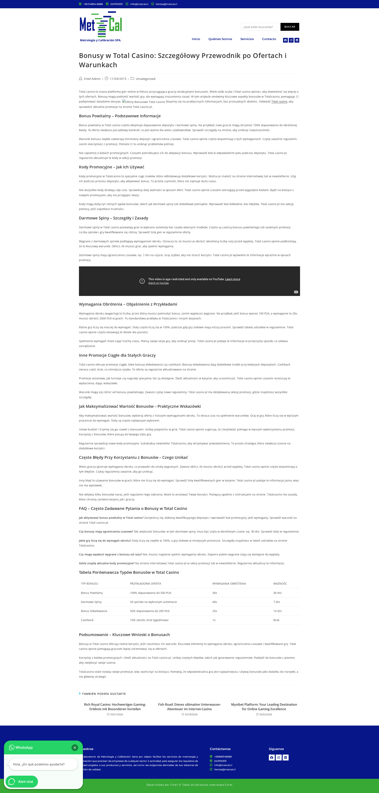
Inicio (196, 39)
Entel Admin (92, 79)
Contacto (269, 39)
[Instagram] (291, 40)
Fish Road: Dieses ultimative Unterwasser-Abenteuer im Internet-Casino (189, 706)
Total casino (279, 101)
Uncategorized (145, 79)
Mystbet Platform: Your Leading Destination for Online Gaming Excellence (264, 706)
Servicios (247, 39)
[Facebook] (285, 40)
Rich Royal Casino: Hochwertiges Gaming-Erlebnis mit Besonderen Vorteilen (115, 706)
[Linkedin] (297, 40)
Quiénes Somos (220, 39)
